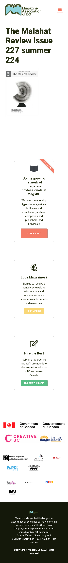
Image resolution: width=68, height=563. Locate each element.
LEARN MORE (34, 233)
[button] (60, 9)
